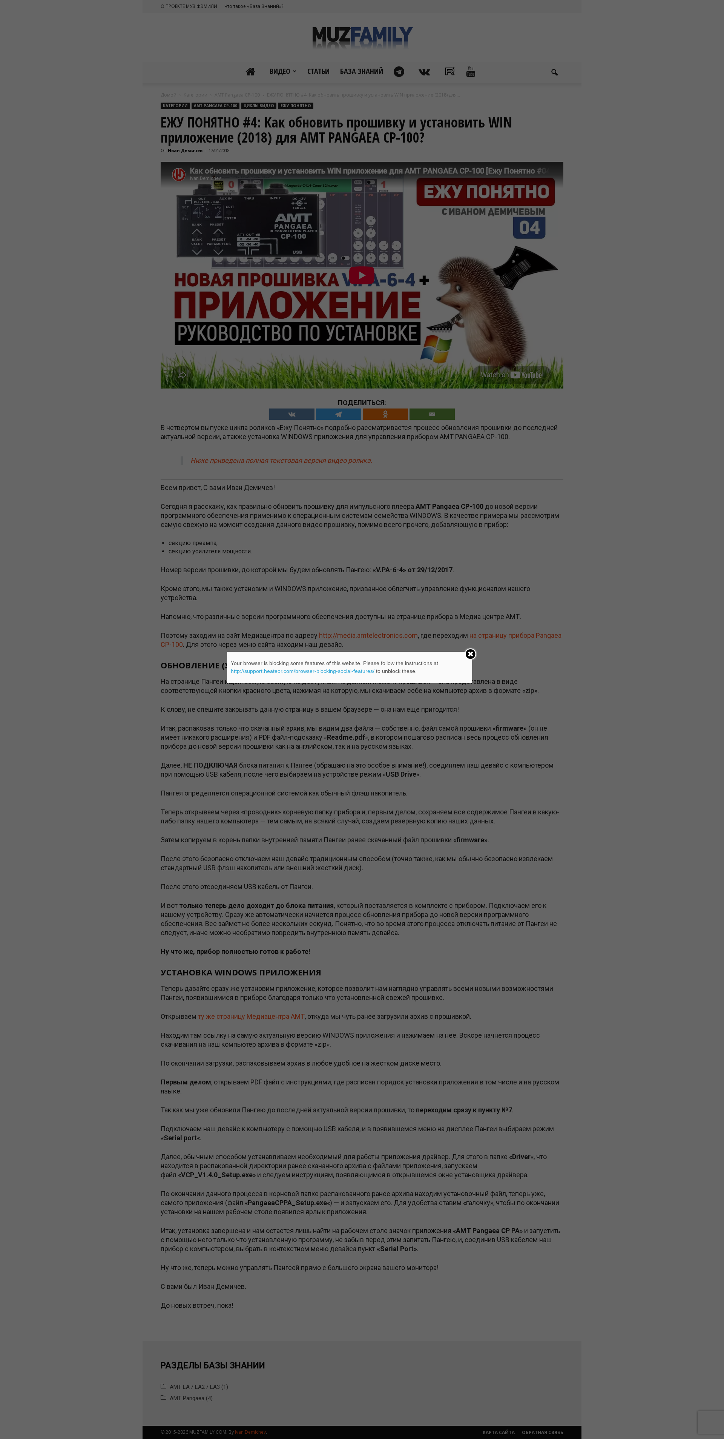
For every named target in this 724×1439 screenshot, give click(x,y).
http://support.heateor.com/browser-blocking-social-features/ (302, 671)
